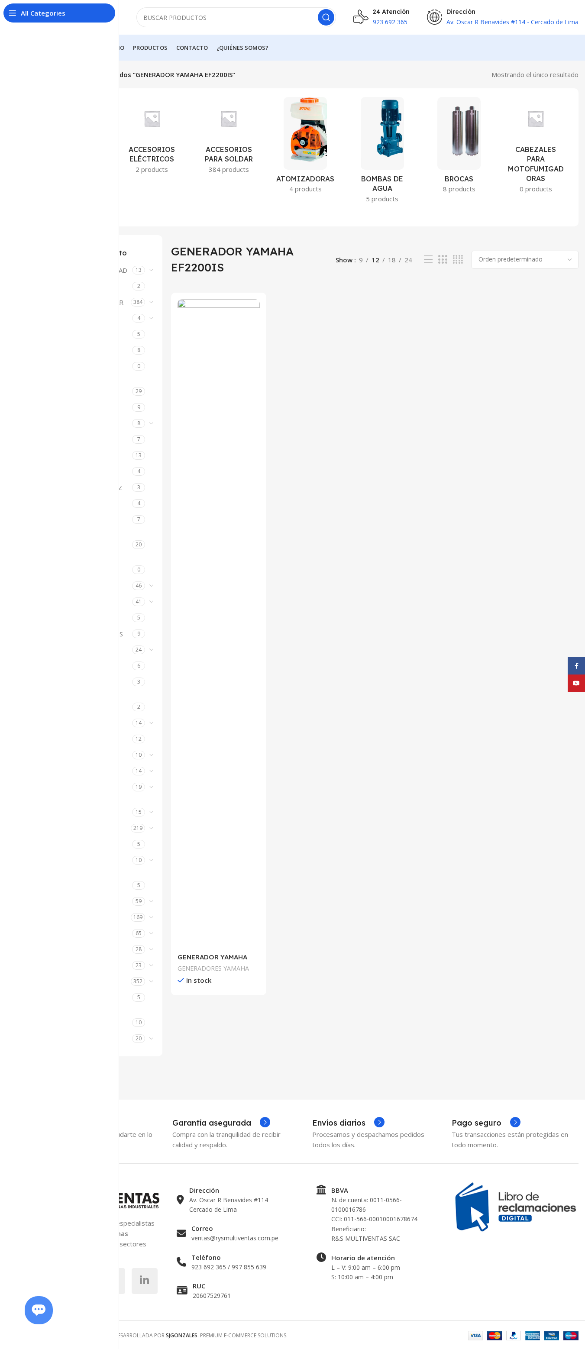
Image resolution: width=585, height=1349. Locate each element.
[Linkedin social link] (145, 1281)
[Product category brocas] (459, 147)
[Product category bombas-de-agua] (382, 152)
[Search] (326, 17)
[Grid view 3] (442, 259)
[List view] (428, 259)
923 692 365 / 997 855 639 (228, 1267)
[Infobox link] (221, 1123)
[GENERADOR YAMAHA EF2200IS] (219, 624)
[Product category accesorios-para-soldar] (229, 138)
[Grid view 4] (458, 259)
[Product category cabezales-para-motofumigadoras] (536, 147)
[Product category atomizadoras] (305, 147)
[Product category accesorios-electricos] (152, 138)
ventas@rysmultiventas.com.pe (234, 1238)
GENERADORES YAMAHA (213, 968)
